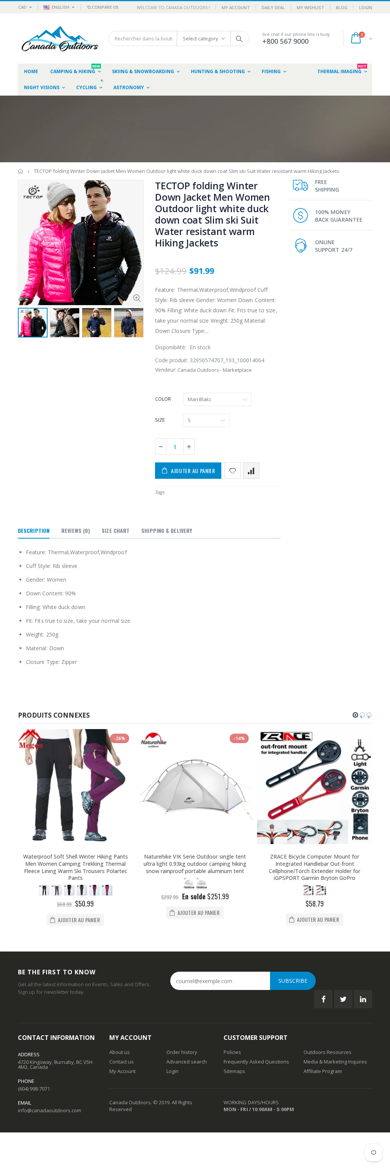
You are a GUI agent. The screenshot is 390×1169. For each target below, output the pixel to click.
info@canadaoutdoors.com (49, 1110)
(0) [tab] (75, 530)
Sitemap (233, 1071)
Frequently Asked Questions (256, 1061)
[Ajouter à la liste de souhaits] (232, 470)
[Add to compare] (251, 470)
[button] (355, 715)
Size (160, 419)
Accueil (21, 171)
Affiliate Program (323, 1071)
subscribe (292, 980)
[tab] (34, 531)
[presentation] (26, 328)
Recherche (239, 38)
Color (163, 398)
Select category (200, 38)
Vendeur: (165, 369)
